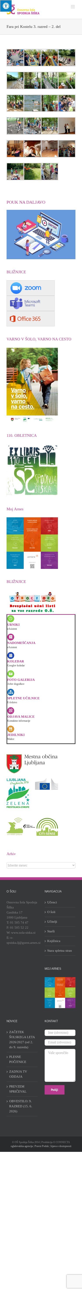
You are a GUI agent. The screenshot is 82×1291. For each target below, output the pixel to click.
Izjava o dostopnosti (61, 1146)
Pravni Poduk (42, 1146)
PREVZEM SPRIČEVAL (17, 1089)
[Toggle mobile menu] (73, 6)
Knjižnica (53, 941)
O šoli (51, 912)
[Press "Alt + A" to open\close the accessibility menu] (6, 6)
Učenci (52, 902)
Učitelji (52, 921)
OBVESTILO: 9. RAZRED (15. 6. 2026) (20, 1106)
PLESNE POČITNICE (17, 1059)
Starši (51, 931)
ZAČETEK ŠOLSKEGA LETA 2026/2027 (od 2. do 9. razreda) (22, 1039)
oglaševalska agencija (22, 1146)
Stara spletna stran (59, 950)
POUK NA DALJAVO (26, 202)
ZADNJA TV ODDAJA (18, 1074)
